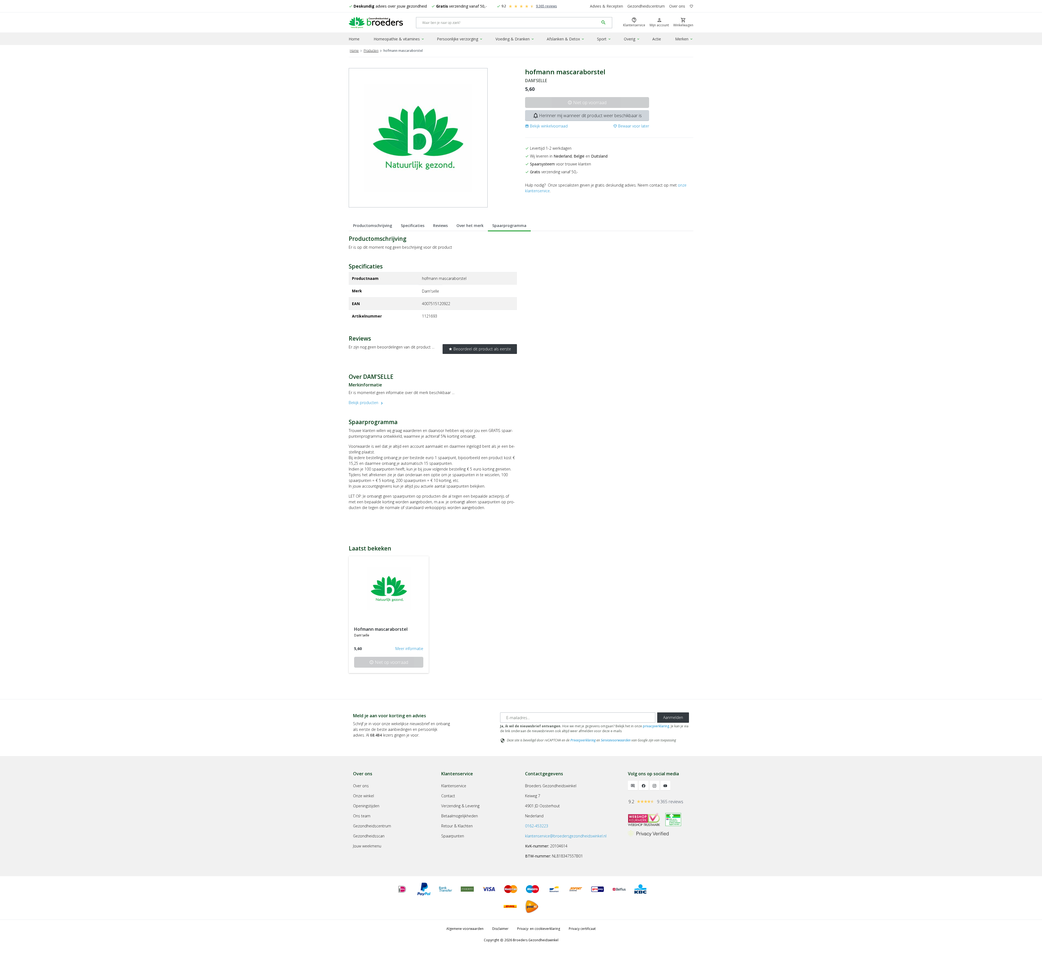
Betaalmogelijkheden (459, 815)
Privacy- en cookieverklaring (538, 928)
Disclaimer (500, 928)
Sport (604, 38)
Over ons (677, 6)
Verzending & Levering (460, 805)
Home (354, 38)
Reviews (440, 225)
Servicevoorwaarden (616, 740)
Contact (448, 795)
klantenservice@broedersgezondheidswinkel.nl (565, 835)
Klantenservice (453, 785)
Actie (656, 38)
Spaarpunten (452, 835)
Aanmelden (673, 717)
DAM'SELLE (536, 80)
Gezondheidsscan (369, 835)
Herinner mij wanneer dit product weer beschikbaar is (587, 115)
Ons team (361, 815)
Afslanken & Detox (566, 38)
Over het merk (470, 225)
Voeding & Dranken (515, 38)
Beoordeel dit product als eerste (480, 348)
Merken (684, 38)
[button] (546, 126)
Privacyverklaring (583, 740)
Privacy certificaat (582, 928)
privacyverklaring (656, 726)
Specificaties (412, 225)
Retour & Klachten (457, 825)
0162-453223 (536, 825)
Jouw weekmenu (367, 846)
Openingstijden (366, 805)
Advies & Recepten (606, 6)
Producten (371, 50)
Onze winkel (363, 795)
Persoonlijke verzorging (460, 38)
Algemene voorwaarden (465, 928)
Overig (632, 38)
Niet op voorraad (587, 102)
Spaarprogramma (509, 225)
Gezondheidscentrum (646, 6)
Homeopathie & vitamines (399, 38)
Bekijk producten (366, 402)
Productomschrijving (372, 225)
